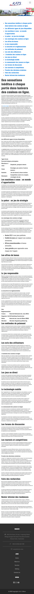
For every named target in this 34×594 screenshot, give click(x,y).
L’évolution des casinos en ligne (15, 54)
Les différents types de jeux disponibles (18, 28)
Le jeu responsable (11, 44)
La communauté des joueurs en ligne (17, 62)
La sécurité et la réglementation (15, 47)
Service (17, 565)
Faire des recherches (12, 73)
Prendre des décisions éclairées (15, 70)
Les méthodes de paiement (14, 49)
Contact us (17, 572)
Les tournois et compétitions (14, 67)
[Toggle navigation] (30, 2)
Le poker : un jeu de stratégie (14, 36)
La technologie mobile (12, 60)
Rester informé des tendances (15, 75)
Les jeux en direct (11, 57)
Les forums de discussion (13, 65)
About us (17, 561)
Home (17, 558)
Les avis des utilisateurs (13, 52)
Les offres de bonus (11, 41)
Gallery (17, 569)
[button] (2, 11)
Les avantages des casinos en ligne (17, 39)
